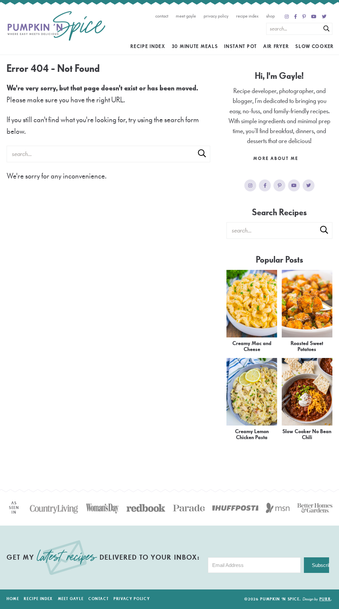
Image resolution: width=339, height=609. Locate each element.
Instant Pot (240, 46)
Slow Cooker (314, 46)
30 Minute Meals (195, 46)
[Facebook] (295, 17)
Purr (325, 599)
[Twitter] (324, 17)
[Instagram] (287, 17)
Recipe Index (247, 16)
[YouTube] (313, 17)
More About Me (276, 159)
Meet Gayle (186, 16)
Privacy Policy (216, 16)
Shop (270, 16)
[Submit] (326, 28)
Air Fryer (276, 46)
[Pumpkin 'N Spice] (56, 26)
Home (13, 598)
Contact (161, 16)
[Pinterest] (304, 17)
